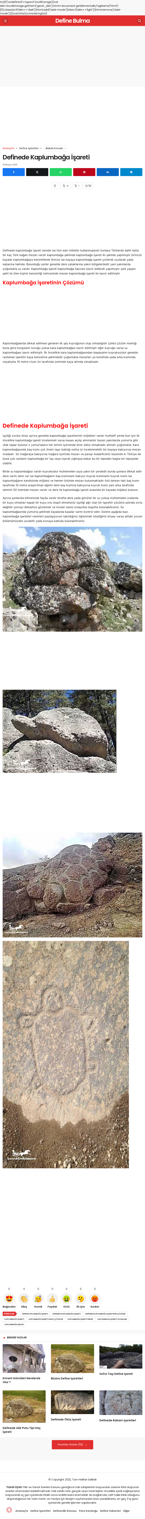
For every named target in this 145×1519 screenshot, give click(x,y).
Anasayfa (21, 1511)
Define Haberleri (110, 1511)
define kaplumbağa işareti (35, 1314)
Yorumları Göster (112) (70, 1444)
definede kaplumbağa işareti (67, 1314)
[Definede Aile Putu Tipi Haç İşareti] (24, 1406)
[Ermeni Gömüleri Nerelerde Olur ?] (24, 1358)
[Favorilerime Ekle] (55, 186)
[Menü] (5, 21)
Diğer (126, 1511)
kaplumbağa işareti (14, 1319)
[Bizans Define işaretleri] (72, 1358)
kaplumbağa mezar (14, 1324)
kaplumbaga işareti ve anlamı (112, 1319)
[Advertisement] (72, 56)
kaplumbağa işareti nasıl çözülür (46, 1319)
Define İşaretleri (40, 1511)
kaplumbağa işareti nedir (80, 1319)
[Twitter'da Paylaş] (37, 172)
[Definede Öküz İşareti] (72, 1402)
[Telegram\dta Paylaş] (131, 172)
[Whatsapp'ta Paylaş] (61, 172)
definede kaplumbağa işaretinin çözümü (105, 1314)
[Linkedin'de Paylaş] (108, 172)
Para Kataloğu (88, 1511)
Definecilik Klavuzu (65, 1511)
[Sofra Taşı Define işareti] (120, 1356)
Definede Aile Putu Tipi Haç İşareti (21, 1430)
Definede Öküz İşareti (66, 1419)
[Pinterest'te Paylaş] (84, 172)
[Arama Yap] (139, 21)
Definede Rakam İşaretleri (117, 1420)
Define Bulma (72, 21)
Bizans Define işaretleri (67, 1378)
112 (89, 186)
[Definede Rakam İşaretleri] (120, 1402)
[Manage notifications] (9, 1510)
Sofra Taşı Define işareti (116, 1374)
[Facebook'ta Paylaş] (14, 172)
